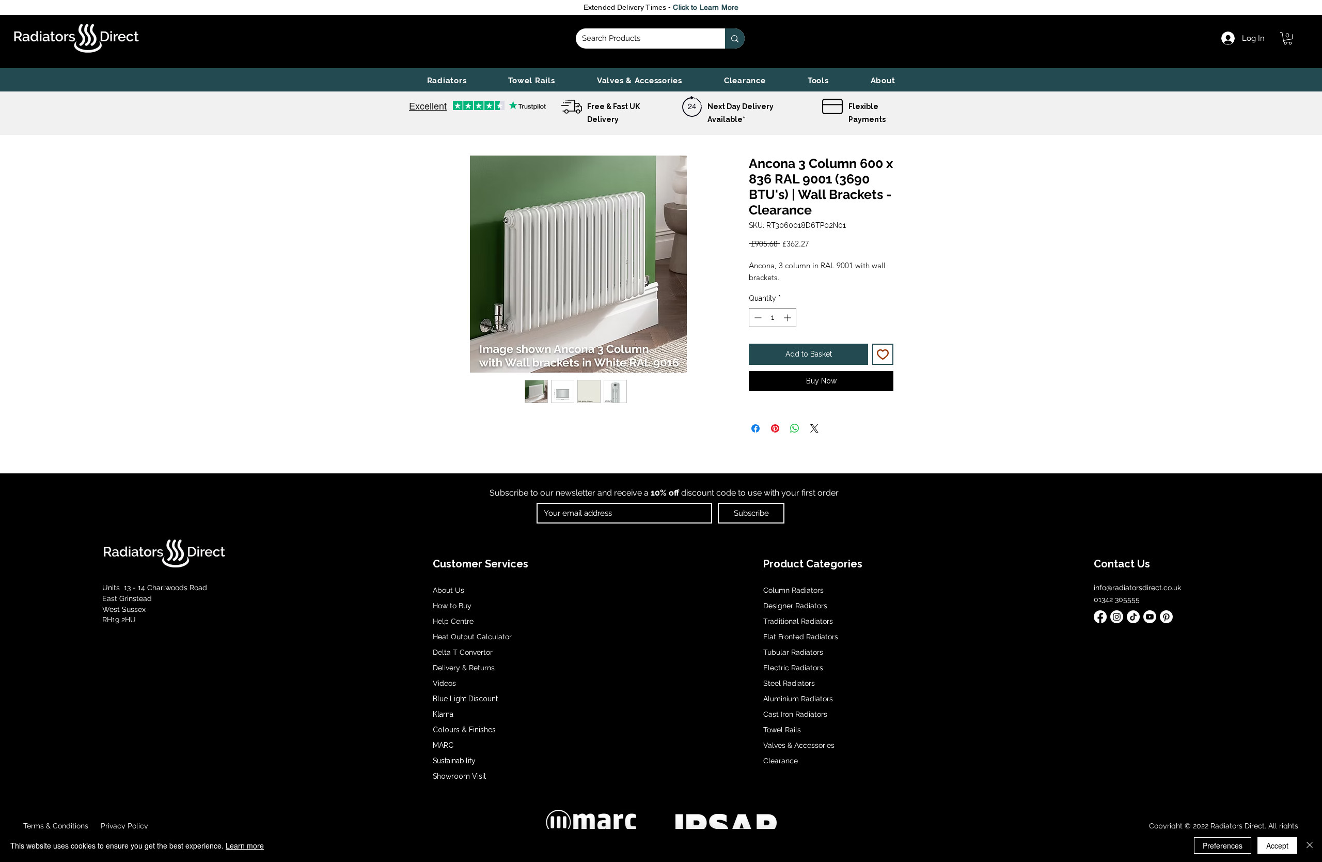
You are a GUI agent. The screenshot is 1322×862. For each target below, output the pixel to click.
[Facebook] (1100, 616)
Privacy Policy (123, 826)
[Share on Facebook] (755, 428)
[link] (1287, 38)
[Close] (1309, 845)
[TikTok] (1133, 616)
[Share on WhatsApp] (795, 428)
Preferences (1222, 845)
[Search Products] (735, 38)
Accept (1277, 845)
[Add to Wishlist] (882, 354)
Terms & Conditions (55, 826)
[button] (446, 80)
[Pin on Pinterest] (775, 428)
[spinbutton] (772, 318)
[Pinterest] (1166, 616)
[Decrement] (756, 318)
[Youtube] (1149, 616)
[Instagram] (1116, 616)
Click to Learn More (705, 7)
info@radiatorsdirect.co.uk (1137, 587)
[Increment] (788, 318)
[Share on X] (814, 428)
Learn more (245, 845)
